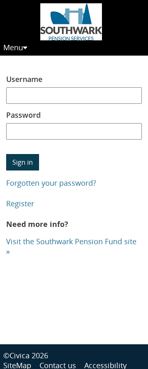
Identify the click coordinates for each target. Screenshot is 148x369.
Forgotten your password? (51, 183)
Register (20, 203)
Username (24, 79)
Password (23, 115)
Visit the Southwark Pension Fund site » (71, 246)
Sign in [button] (22, 162)
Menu (13, 47)
